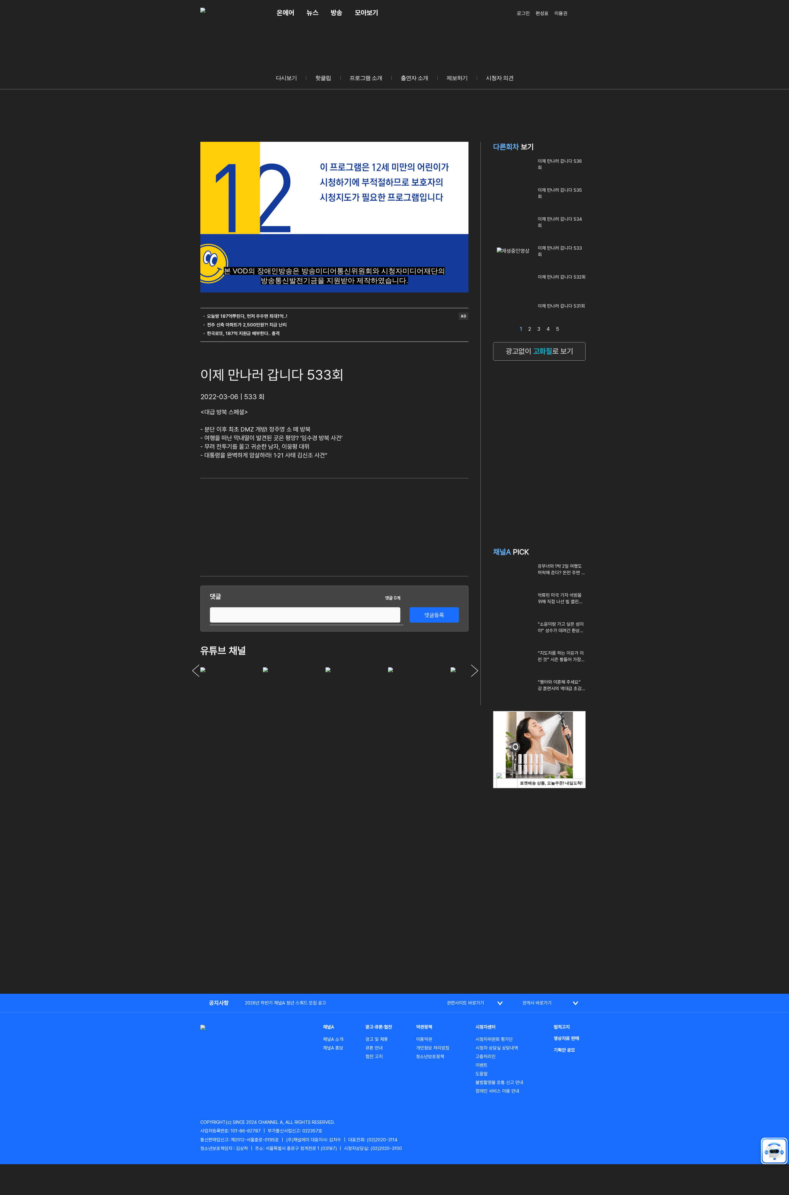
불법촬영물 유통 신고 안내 (499, 1082)
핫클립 (323, 78)
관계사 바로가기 (537, 1003)
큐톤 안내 (374, 1048)
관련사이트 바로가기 (465, 1003)
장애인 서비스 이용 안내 (497, 1091)
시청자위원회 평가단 (494, 1039)
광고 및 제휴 (377, 1039)
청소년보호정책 (430, 1056)
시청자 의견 (499, 78)
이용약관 (424, 1039)
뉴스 (312, 13)
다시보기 (286, 78)
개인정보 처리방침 (432, 1048)
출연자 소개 (414, 78)
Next (474, 670)
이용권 (560, 13)
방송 (336, 13)
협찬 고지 (374, 1056)
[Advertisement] (169, 184)
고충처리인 (486, 1056)
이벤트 (482, 1065)
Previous (195, 670)
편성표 (542, 13)
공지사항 (219, 1003)
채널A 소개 (333, 1039)
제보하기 (457, 78)
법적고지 (562, 1027)
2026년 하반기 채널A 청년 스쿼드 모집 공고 (285, 1003)
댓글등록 (434, 615)
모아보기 (366, 13)
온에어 (285, 13)
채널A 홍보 (333, 1048)
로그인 (523, 13)
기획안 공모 (564, 1050)
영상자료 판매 (566, 1038)
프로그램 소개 (366, 78)
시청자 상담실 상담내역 (497, 1048)
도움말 (482, 1074)
